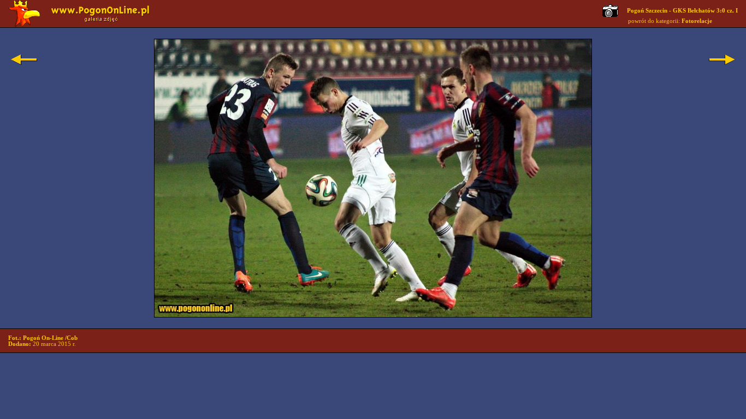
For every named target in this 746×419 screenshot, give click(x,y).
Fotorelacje (697, 21)
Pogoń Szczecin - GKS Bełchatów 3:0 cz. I (682, 11)
